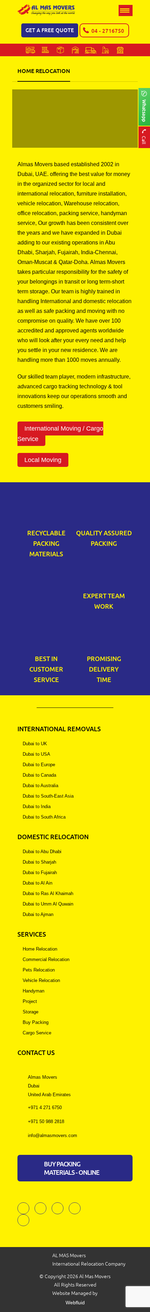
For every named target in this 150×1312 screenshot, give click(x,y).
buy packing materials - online (71, 1168)
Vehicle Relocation (41, 980)
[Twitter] (40, 1208)
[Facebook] (23, 1208)
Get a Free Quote (49, 30)
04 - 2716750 (107, 31)
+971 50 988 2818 (46, 1121)
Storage (30, 1011)
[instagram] (57, 1208)
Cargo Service (37, 1032)
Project (30, 1001)
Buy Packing (35, 1022)
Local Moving (42, 459)
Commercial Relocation (46, 959)
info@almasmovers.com (52, 1135)
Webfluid (75, 1302)
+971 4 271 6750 (45, 1107)
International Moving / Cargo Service (60, 433)
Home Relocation (40, 949)
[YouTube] (75, 1208)
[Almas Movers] (46, 10)
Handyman (33, 991)
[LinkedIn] (23, 1220)
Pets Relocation (39, 970)
